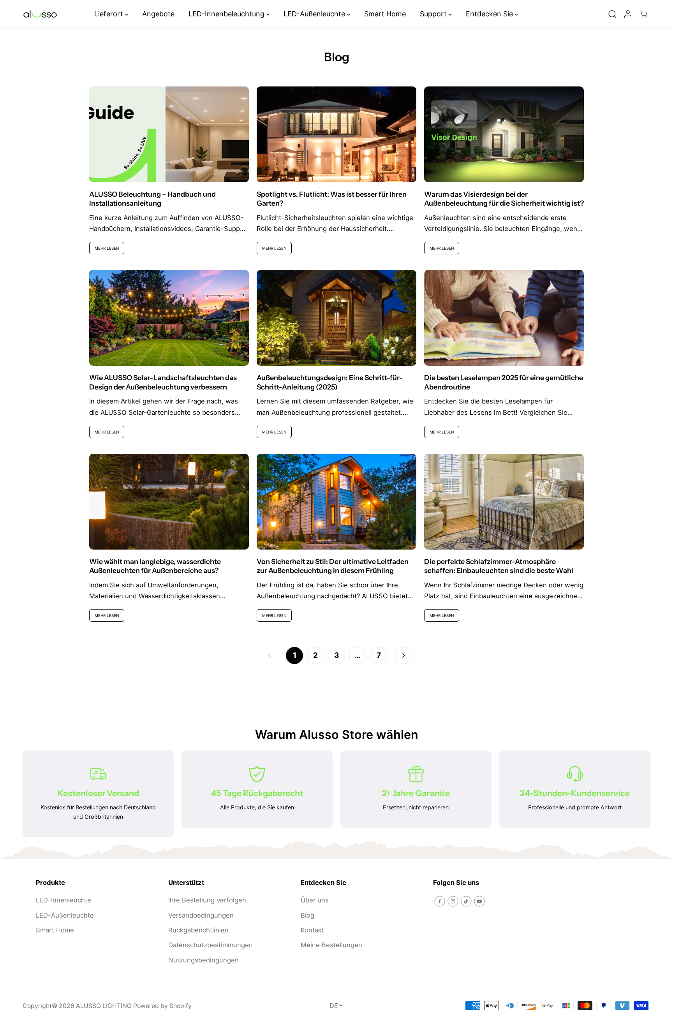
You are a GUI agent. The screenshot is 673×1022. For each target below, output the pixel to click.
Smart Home (385, 14)
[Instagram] (453, 901)
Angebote (158, 14)
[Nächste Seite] (403, 655)
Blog (307, 915)
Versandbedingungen (201, 915)
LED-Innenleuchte (63, 900)
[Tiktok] (466, 901)
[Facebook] (439, 901)
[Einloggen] (628, 14)
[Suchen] (612, 14)
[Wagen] (643, 14)
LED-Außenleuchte (315, 14)
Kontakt (312, 930)
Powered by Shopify (162, 1006)
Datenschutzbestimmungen (210, 945)
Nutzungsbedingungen (203, 960)
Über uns (315, 900)
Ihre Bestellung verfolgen (207, 900)
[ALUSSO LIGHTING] (40, 14)
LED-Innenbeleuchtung (227, 14)
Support (434, 14)
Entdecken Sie (490, 14)
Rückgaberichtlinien (198, 930)
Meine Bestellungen (331, 945)
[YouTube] (479, 901)
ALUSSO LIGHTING (104, 1006)
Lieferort (109, 14)
